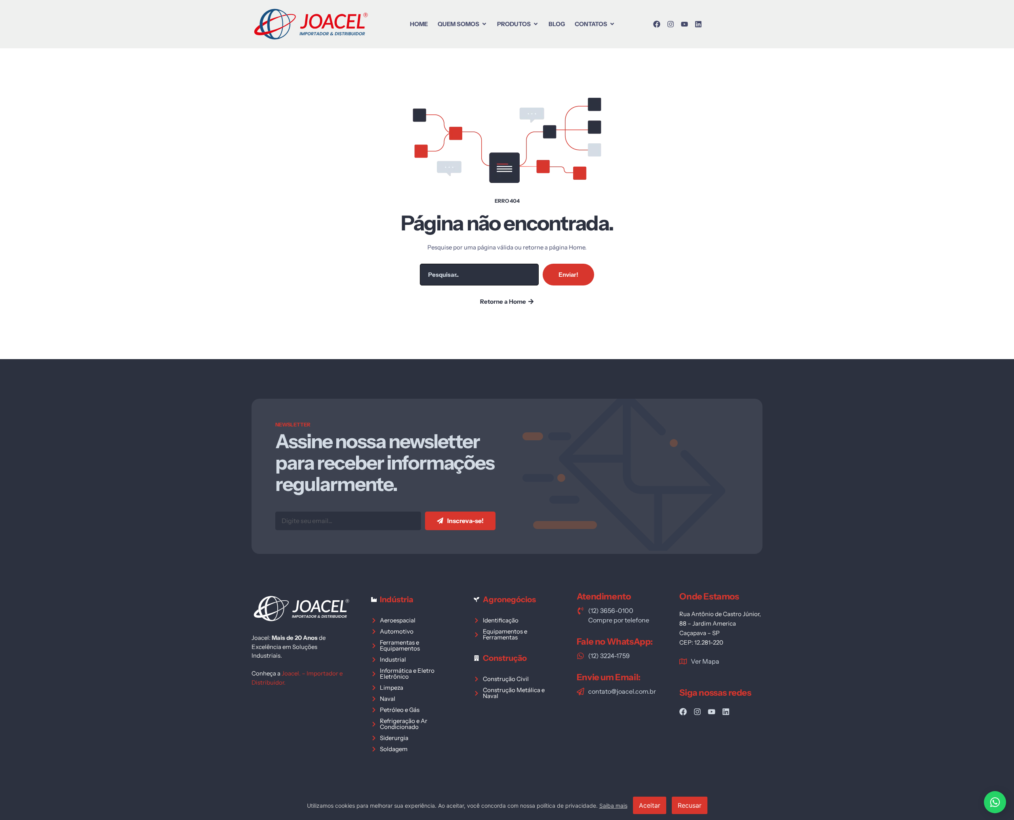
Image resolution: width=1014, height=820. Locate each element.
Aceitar (649, 805)
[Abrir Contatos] (612, 24)
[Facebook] (656, 24)
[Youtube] (684, 24)
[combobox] (479, 274)
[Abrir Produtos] (536, 24)
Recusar (689, 805)
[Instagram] (670, 24)
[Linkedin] (698, 24)
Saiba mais (613, 805)
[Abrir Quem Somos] (484, 24)
